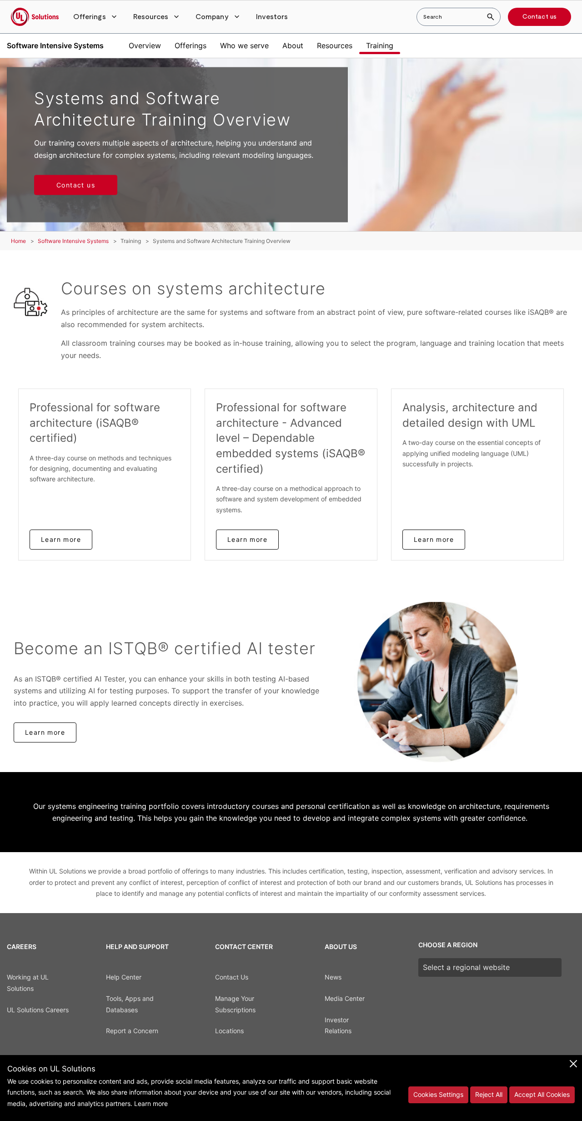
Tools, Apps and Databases (130, 1004)
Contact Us (231, 977)
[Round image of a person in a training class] (461, 682)
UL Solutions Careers (38, 1010)
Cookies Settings (438, 1094)
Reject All (488, 1094)
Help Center (123, 977)
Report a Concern (132, 1031)
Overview (145, 45)
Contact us (539, 17)
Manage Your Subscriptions (235, 1004)
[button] (96, 17)
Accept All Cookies (542, 1094)
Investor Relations (338, 1025)
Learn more (61, 539)
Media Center (345, 998)
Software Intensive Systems (55, 45)
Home (18, 240)
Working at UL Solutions (28, 982)
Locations (229, 1031)
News (333, 977)
